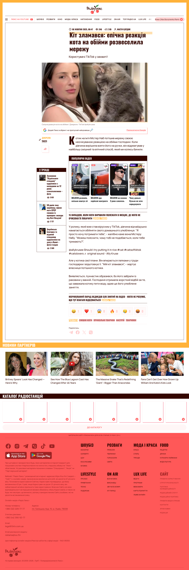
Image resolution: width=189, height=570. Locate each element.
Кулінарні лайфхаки (168, 458)
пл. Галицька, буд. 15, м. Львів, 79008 (50, 508)
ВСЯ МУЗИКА (112, 479)
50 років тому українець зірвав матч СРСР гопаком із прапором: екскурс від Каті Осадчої (55, 211)
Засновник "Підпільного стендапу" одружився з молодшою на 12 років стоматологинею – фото (54, 184)
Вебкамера (138, 487)
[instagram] (17, 446)
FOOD (97, 19)
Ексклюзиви (86, 462)
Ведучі (136, 479)
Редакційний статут (169, 493)
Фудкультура (165, 462)
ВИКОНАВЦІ (111, 483)
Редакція (164, 513)
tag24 (44, 141)
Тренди (137, 458)
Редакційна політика (169, 497)
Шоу (82, 458)
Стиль (136, 454)
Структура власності (169, 483)
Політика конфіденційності (168, 488)
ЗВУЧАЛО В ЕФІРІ (113, 487)
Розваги (50, 19)
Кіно (60, 19)
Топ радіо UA (129, 19)
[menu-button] (6, 19)
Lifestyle (106, 19)
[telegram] (71, 332)
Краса (136, 450)
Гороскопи (112, 458)
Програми (138, 483)
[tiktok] (43, 446)
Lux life (142, 19)
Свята (109, 462)
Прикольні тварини (104, 320)
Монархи (85, 450)
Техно (83, 487)
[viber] (90, 332)
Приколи (111, 450)
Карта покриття (140, 491)
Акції (151, 19)
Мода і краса (71, 19)
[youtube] (52, 446)
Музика (84, 466)
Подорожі (85, 491)
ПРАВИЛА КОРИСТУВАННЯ (170, 479)
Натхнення (86, 19)
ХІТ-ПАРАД (111, 491)
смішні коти (85, 320)
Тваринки (131, 320)
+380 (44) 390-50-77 (15, 517)
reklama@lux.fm (13, 535)
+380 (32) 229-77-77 (15, 508)
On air (117, 19)
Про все (84, 479)
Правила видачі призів (170, 501)
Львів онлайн (139, 495)
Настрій (120, 320)
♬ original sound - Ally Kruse (101, 253)
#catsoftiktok (132, 250)
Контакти (164, 505)
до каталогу (94, 427)
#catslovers (76, 253)
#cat (120, 250)
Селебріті (85, 454)
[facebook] (77, 332)
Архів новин (165, 509)
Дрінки (163, 454)
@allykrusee (76, 250)
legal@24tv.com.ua (14, 526)
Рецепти (163, 450)
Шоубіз (40, 19)
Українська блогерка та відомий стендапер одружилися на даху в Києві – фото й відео (53, 237)
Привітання (86, 483)
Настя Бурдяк (123, 29)
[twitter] (84, 332)
